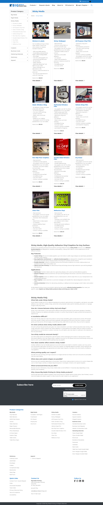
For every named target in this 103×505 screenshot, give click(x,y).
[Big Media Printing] (18, 5)
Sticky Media (15, 21)
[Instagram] (77, 481)
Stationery (14, 57)
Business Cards (15, 51)
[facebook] (74, 481)
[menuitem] (33, 5)
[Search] (91, 5)
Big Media (14, 14)
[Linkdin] (80, 481)
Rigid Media (14, 18)
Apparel (13, 60)
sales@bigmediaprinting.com (39, 491)
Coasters (13, 48)
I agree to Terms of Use (80, 399)
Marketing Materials (17, 54)
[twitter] (83, 481)
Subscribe (79, 385)
